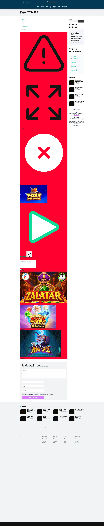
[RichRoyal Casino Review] (71, 416)
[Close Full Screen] (43, 175)
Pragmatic (55, 442)
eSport (65, 441)
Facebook (77, 438)
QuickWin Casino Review (76, 42)
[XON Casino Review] (55, 416)
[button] (33, 194)
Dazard (75, 56)
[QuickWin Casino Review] (23, 416)
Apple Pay (44, 441)
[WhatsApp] (30, 2)
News (59, 6)
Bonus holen (76, 115)
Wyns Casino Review (75, 40)
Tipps (65, 442)
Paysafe (44, 442)
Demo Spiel (22, 303)
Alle (65, 438)
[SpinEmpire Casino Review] (71, 87)
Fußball (65, 440)
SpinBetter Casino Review (76, 38)
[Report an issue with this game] (44, 78)
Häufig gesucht (64, 6)
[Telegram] (26, 2)
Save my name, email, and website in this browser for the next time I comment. (38, 394)
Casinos (42, 6)
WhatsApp (77, 442)
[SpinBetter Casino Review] (71, 94)
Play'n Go (55, 441)
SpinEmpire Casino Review (76, 36)
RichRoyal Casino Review (78, 417)
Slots (51, 6)
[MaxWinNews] (52, 2)
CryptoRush (76, 58)
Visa (43, 440)
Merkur (54, 438)
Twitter (76, 440)
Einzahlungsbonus (76, 109)
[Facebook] (21, 2)
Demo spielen (29, 256)
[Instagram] (28, 2)
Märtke (54, 6)
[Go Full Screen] (44, 125)
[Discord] (33, 2)
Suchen (70, 19)
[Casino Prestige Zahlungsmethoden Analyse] (71, 80)
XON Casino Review (63, 416)
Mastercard (44, 438)
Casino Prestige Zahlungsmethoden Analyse (75, 33)
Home (38, 6)
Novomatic (55, 440)
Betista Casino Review (46, 417)
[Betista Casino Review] (39, 416)
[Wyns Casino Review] (71, 101)
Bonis (47, 6)
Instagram (77, 441)
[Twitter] (23, 2)
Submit (22, 269)
